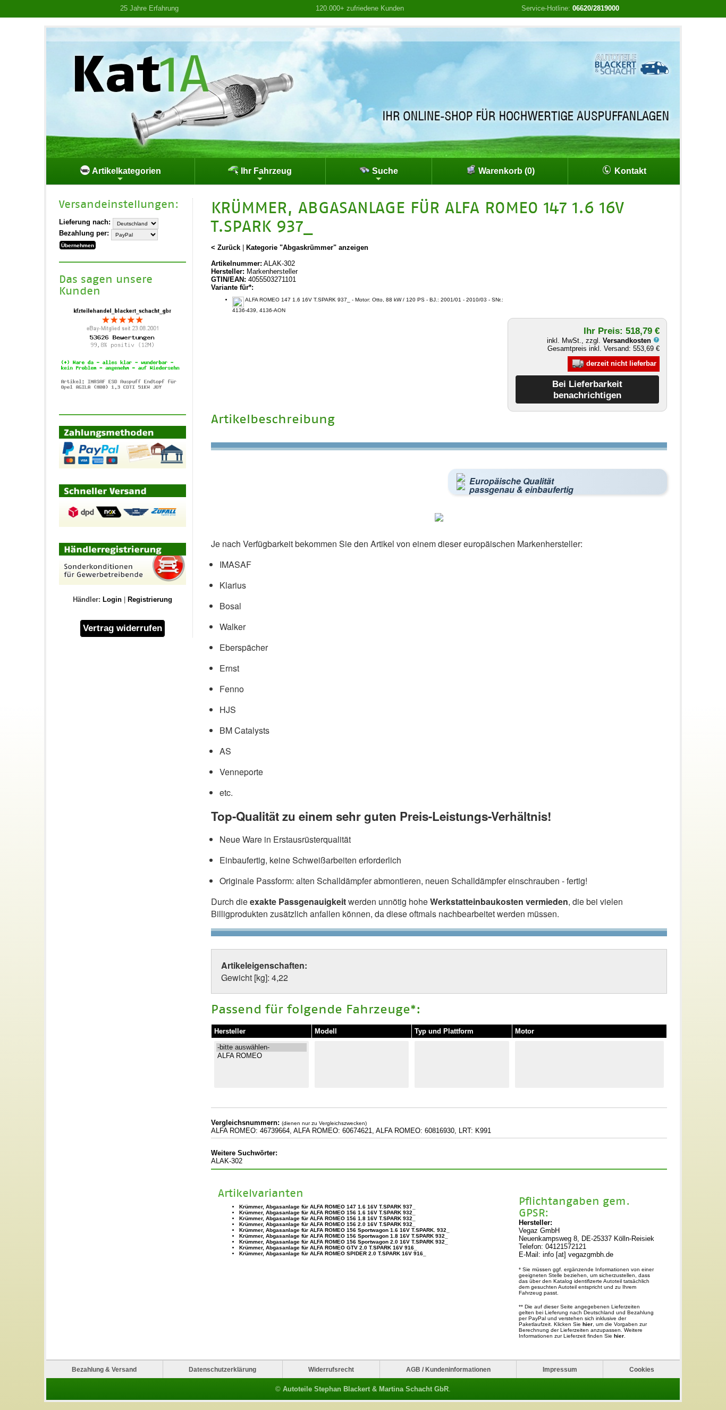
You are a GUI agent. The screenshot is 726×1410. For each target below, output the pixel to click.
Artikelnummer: (236, 263)
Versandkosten (628, 341)
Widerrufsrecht (331, 1369)
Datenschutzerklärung (222, 1369)
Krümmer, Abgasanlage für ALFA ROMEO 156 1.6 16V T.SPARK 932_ (327, 1212)
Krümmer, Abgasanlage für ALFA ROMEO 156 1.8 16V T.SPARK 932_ (327, 1218)
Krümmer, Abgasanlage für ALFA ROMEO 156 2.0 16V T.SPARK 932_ (327, 1224)
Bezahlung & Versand (104, 1369)
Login (112, 599)
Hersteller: (227, 271)
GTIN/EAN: (228, 279)
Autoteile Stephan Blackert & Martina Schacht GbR (366, 1389)
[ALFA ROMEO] (261, 1056)
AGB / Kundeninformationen (448, 1369)
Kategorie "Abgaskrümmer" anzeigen (307, 247)
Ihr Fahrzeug (265, 170)
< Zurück (225, 247)
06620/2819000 (595, 8)
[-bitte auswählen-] (261, 1047)
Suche (384, 170)
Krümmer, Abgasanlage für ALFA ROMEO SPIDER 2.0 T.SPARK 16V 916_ (332, 1253)
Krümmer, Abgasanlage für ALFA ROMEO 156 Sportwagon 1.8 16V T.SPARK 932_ (343, 1236)
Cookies (641, 1369)
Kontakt (629, 170)
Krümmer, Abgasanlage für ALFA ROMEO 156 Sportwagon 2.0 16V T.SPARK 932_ (343, 1242)
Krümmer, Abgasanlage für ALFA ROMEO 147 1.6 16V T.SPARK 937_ (327, 1207)
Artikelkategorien (125, 170)
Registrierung (150, 599)
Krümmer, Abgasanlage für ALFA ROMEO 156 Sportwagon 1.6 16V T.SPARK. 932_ (344, 1230)
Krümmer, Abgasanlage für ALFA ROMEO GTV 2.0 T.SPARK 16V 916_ (328, 1247)
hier (588, 1324)
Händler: (86, 599)
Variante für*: (232, 287)
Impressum (560, 1369)
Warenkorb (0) (505, 170)
